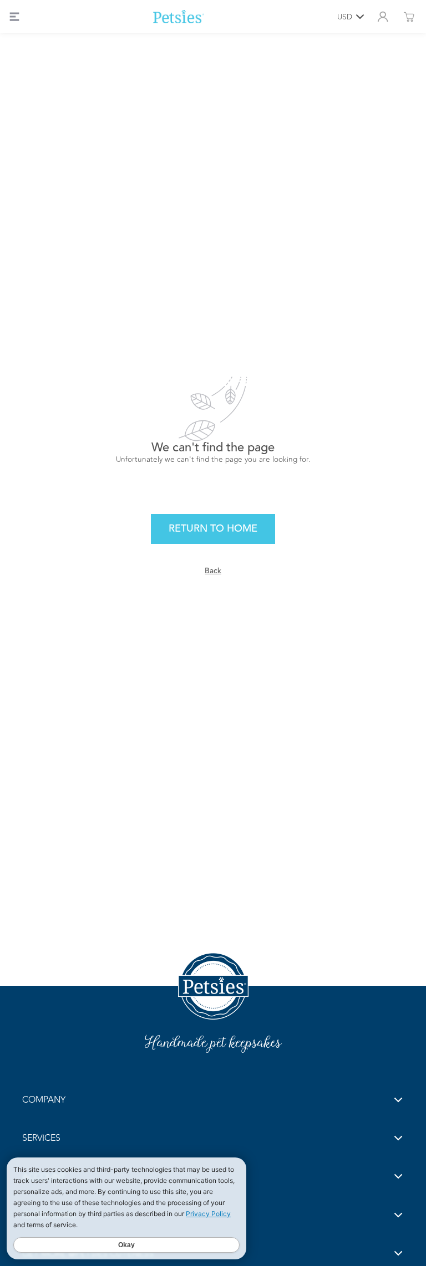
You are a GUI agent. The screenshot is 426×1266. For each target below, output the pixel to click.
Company (43, 1099)
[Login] (382, 17)
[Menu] (14, 16)
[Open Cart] (408, 17)
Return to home (213, 528)
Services (41, 1138)
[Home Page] (178, 17)
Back (213, 570)
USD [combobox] (344, 16)
